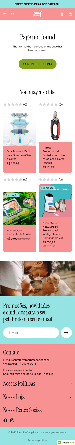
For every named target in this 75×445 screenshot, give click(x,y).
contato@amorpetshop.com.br (30, 360)
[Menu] (4, 14)
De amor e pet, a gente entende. (50, 432)
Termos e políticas (37, 440)
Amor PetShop (24, 432)
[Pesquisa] (12, 14)
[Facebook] (5, 420)
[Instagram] (12, 420)
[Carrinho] (70, 14)
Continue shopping (37, 64)
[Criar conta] (66, 332)
